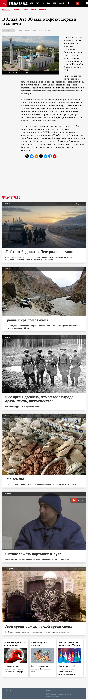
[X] (27, 156)
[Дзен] (41, 156)
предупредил (27, 144)
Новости (6, 10)
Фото (33, 10)
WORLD (61, 3)
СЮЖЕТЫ (43, 10)
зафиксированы (41, 138)
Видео (25, 10)
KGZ (37, 3)
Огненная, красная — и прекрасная (15, 643)
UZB (54, 3)
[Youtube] (54, 156)
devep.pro (56, 696)
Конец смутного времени (39, 643)
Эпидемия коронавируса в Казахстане (38, 31)
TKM (48, 3)
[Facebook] (50, 156)
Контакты (8, 690)
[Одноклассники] (36, 156)
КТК (66, 70)
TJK (43, 3)
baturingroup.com (62, 694)
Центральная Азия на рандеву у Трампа (69, 643)
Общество (19, 31)
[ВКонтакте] (32, 156)
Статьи (16, 10)
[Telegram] (45, 156)
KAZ (31, 3)
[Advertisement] (44, 179)
